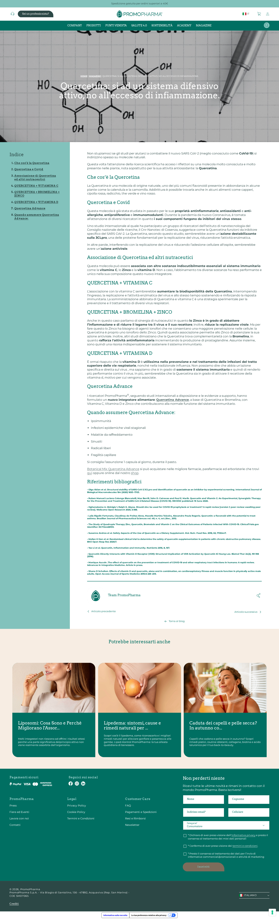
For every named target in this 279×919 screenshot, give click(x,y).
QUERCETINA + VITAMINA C (36, 185)
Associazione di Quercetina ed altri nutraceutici (35, 177)
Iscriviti (203, 866)
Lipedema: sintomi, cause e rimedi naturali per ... (132, 726)
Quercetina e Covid (28, 169)
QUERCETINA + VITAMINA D (36, 202)
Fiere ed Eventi (19, 812)
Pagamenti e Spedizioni (141, 812)
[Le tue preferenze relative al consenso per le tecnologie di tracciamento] (272, 912)
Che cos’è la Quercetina (31, 163)
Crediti (14, 903)
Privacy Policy (76, 805)
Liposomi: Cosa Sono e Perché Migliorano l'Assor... (50, 726)
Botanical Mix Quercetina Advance (113, 469)
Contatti (14, 825)
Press (13, 805)
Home (83, 76)
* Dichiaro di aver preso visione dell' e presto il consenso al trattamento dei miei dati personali (228, 837)
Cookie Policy (76, 812)
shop (135, 473)
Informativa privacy (243, 835)
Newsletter (132, 825)
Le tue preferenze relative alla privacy (148, 915)
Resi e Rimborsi (135, 818)
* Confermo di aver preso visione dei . (223, 845)
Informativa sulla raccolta (115, 915)
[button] (259, 14)
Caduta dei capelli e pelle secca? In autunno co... (223, 726)
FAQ (128, 805)
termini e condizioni (245, 845)
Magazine (95, 76)
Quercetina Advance (29, 208)
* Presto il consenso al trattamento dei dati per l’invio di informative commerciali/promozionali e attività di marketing (226, 855)
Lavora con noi (19, 818)
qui (89, 473)
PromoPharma (30, 889)
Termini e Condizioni (80, 818)
